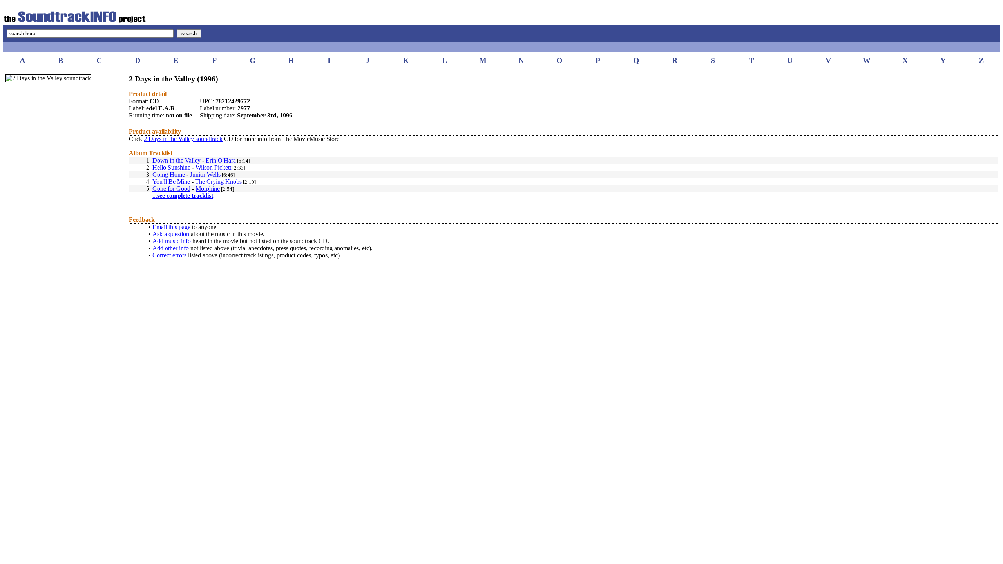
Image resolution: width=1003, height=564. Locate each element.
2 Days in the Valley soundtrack (183, 139)
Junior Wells (205, 174)
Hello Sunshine (171, 167)
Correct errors (169, 255)
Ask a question (170, 234)
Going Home (168, 174)
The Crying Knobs (218, 181)
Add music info (171, 241)
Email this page (171, 227)
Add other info (170, 248)
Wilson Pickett (213, 167)
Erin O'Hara (221, 160)
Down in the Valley (176, 160)
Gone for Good (171, 188)
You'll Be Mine (171, 181)
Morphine (208, 188)
